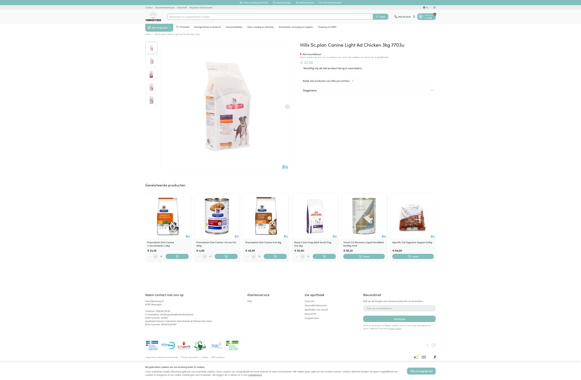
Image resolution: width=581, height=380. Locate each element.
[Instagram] (433, 345)
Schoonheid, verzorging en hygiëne (296, 26)
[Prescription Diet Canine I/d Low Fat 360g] (217, 216)
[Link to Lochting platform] (435, 357)
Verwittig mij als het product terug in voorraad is (332, 68)
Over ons (309, 301)
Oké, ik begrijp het (421, 371)
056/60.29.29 (163, 311)
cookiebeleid (255, 374)
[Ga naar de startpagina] (153, 16)
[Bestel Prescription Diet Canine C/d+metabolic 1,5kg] (177, 256)
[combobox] (270, 17)
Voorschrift (182, 7)
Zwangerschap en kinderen (207, 26)
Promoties (184, 26)
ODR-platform (218, 357)
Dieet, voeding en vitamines (260, 26)
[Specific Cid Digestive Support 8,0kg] (413, 216)
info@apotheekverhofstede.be (176, 314)
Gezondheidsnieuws (165, 7)
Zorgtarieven (312, 318)
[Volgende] (287, 106)
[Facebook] (427, 345)
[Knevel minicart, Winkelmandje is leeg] (420, 16)
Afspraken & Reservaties (201, 7)
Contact (149, 7)
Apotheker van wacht (316, 309)
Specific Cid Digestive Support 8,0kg (412, 242)
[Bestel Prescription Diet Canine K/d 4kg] (275, 256)
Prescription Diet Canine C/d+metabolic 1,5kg (160, 244)
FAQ (249, 301)
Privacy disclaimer (190, 357)
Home (148, 34)
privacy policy (394, 328)
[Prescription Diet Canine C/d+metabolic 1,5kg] (167, 216)
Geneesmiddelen (234, 26)
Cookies (204, 357)
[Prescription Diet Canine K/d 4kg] (266, 216)
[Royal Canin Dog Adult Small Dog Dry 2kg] (315, 216)
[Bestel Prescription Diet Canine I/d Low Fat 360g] (226, 256)
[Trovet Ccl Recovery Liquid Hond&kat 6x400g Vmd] (364, 216)
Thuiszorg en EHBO (327, 26)
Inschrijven (399, 318)
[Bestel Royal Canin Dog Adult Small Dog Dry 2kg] (324, 256)
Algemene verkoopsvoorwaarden (162, 357)
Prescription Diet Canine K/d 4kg (263, 242)
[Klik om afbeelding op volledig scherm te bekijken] (225, 106)
